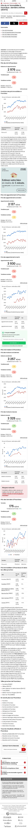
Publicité (24, 805)
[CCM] (20, 817)
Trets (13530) (6, 690)
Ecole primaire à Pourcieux (9, 721)
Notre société (19, 805)
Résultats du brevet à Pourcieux (11, 738)
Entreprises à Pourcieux (8, 705)
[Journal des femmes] (7, 817)
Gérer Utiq (14, 808)
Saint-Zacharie (5, 598)
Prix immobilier (13, 3)
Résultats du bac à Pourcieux (10, 736)
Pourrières (9, 16)
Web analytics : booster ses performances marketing (10, 762)
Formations (6, 758)
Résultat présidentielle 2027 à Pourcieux (13, 733)
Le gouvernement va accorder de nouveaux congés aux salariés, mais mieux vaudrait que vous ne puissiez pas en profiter (13, 787)
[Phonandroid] (20, 826)
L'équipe (13, 805)
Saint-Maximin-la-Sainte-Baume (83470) (13, 688)
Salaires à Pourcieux (7, 702)
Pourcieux (5, 700)
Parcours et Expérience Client (10, 768)
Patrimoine (6, 3)
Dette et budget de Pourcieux (10, 715)
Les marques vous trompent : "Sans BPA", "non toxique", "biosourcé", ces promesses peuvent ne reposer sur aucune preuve (13, 796)
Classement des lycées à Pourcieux (12, 719)
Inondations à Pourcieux (8, 709)
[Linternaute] (7, 820)
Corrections (6, 809)
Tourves (3, 602)
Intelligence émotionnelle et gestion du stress (12, 773)
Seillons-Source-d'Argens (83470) (11, 692)
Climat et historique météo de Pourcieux (13, 717)
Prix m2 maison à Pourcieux (9, 34)
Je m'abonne (13, 342)
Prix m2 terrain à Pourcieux (9, 36)
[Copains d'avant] (7, 823)
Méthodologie (23, 88)
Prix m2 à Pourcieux (7, 30)
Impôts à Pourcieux (7, 713)
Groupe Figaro (21, 809)
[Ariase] (7, 826)
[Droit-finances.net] (20, 820)
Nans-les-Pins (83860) (8, 694)
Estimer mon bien (21, 190)
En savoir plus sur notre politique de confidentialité (12, 345)
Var (19, 3)
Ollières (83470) (6, 686)
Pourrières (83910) (7, 684)
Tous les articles (20, 808)
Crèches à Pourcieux (8, 723)
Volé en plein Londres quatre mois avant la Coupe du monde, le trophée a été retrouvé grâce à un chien (13, 791)
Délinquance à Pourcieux (9, 711)
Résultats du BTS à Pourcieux (10, 740)
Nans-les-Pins (9, 17)
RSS (25, 808)
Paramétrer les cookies (6, 808)
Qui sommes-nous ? (6, 805)
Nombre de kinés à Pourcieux (10, 707)
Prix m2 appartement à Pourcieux (11, 32)
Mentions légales (13, 809)
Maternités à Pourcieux (8, 725)
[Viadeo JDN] (20, 823)
